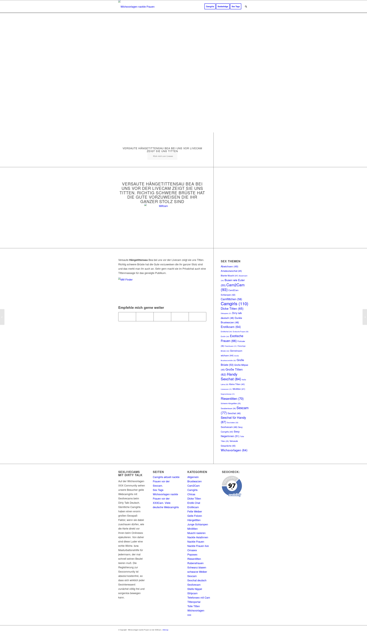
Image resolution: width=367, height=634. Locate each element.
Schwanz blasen (196, 567)
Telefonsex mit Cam (198, 597)
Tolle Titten (193, 606)
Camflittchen (231, 299)
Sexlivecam (229, 427)
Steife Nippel (194, 589)
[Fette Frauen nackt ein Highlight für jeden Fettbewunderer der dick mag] (2, 317)
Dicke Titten (232, 308)
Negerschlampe (228, 394)
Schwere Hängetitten (231, 403)
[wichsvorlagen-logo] (137, 6)
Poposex (192, 554)
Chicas (191, 494)
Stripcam (192, 593)
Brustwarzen (194, 481)
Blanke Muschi (229, 275)
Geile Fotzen (194, 515)
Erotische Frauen (240, 331)
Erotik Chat (193, 503)
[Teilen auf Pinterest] (180, 316)
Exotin (225, 336)
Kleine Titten (237, 384)
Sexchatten (232, 422)
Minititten (239, 388)
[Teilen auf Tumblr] (197, 316)
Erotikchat (226, 331)
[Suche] (246, 6)
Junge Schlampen (197, 524)
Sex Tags (158, 490)
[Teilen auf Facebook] (127, 316)
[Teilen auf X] (144, 316)
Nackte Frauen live (198, 546)
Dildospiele (226, 313)
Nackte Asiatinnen (197, 537)
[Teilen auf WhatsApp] (162, 316)
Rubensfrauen (195, 563)
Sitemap (165, 630)
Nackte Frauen (195, 541)
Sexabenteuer (228, 408)
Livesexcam (226, 389)
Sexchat (234, 413)
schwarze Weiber (197, 571)
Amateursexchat (231, 271)
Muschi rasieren (196, 533)
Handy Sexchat (231, 376)
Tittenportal (193, 602)
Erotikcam (231, 326)
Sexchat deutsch (196, 580)
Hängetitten (194, 520)
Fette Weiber (194, 511)
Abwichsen (229, 266)
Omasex (192, 550)
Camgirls (234, 303)
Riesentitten (232, 398)
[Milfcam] (162, 222)
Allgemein (193, 477)
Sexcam (192, 576)
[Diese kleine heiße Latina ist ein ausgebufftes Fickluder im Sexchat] (365, 317)
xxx (189, 614)
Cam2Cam (233, 287)
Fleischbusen (231, 346)
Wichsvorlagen (234, 450)
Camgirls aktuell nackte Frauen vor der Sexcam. (166, 481)
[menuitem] (210, 6)
